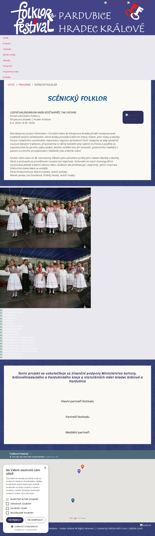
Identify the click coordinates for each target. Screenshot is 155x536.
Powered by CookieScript (25, 530)
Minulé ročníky (9, 54)
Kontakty (6, 77)
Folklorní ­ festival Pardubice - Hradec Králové (52, 528)
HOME (5, 38)
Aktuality (6, 60)
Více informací (27, 493)
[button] (25, 526)
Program (7, 43)
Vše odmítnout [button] (35, 520)
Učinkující (7, 49)
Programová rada (10, 71)
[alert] (25, 499)
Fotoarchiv (7, 66)
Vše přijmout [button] (14, 520)
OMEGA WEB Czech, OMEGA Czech (125, 528)
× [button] (45, 468)
